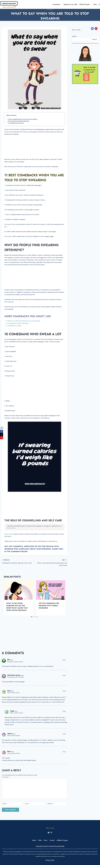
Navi (9, 691)
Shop (95, 4)
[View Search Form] (99, 4)
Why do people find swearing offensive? (18, 121)
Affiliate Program (62, 840)
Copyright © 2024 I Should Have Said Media (50, 846)
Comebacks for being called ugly (17, 323)
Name (5, 804)
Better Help (8, 534)
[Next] (62, 598)
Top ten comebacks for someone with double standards (49, 605)
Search (74, 36)
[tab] (31, 616)
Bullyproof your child (70, 4)
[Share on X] (1, 434)
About (34, 840)
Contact (52, 840)
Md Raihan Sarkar (13, 675)
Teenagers (50, 9)
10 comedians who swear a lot (16, 123)
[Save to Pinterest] (1, 437)
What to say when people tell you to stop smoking (23, 321)
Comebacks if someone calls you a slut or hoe (17, 561)
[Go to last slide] (6, 598)
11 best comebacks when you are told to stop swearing (22, 119)
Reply (64, 660)
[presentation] (18, 590)
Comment (6, 777)
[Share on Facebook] (1, 431)
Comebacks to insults (14, 325)
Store (45, 840)
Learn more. (12, 528)
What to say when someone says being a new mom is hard (52, 562)
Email (27, 804)
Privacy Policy (50, 860)
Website (50, 804)
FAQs (40, 840)
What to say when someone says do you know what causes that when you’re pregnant (17, 606)
